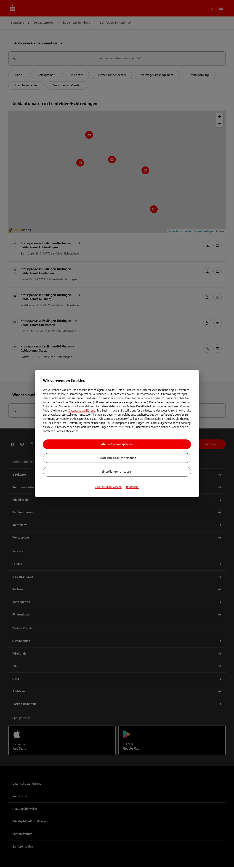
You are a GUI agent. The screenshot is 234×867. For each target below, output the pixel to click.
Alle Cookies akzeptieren (117, 444)
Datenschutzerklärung (81, 410)
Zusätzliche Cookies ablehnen (117, 458)
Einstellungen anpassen (117, 471)
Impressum (132, 486)
